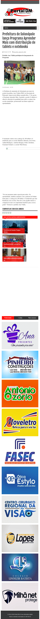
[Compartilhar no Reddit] (10, 213)
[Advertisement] (20, 121)
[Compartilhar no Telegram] (8, 213)
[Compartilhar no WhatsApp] (3, 213)
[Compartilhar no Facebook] (5, 213)
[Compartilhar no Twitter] (7, 213)
